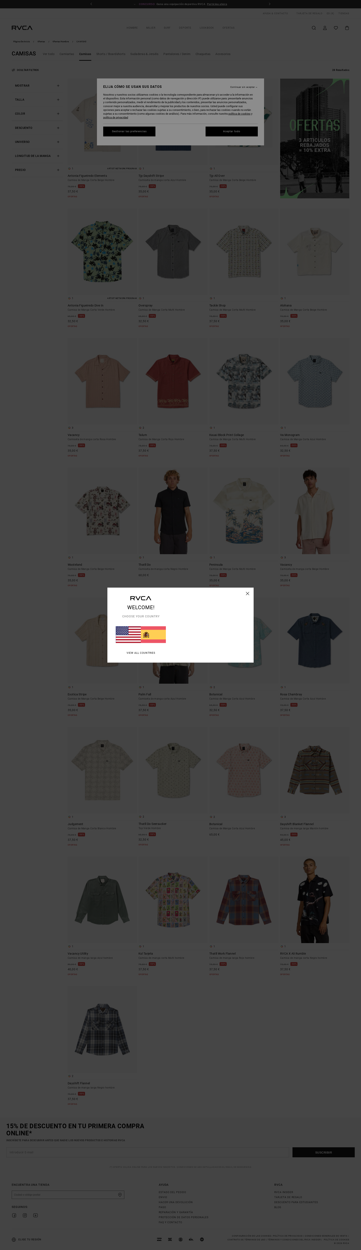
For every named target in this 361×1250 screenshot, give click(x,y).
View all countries (141, 652)
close (247, 593)
